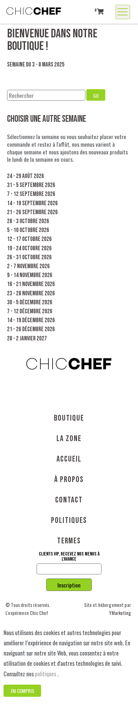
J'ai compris (22, 690)
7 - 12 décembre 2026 (29, 311)
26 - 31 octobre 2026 (29, 257)
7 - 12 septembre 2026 (31, 194)
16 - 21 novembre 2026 (31, 284)
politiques (46, 673)
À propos (68, 480)
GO (96, 95)
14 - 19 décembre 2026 (31, 320)
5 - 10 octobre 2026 (28, 230)
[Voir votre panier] (100, 11)
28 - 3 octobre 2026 (28, 221)
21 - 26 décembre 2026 (31, 329)
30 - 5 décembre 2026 (29, 302)
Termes (69, 541)
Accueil (68, 459)
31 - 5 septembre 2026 (31, 185)
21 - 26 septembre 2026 (32, 212)
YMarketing (120, 613)
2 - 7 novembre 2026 (28, 266)
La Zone (68, 439)
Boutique (69, 418)
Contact (69, 500)
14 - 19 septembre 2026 (32, 203)
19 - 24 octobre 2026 (29, 248)
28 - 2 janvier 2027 (27, 338)
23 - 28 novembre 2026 (31, 293)
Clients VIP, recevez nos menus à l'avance (69, 557)
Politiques (69, 520)
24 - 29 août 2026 (25, 176)
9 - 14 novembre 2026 (29, 275)
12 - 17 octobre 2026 (29, 239)
